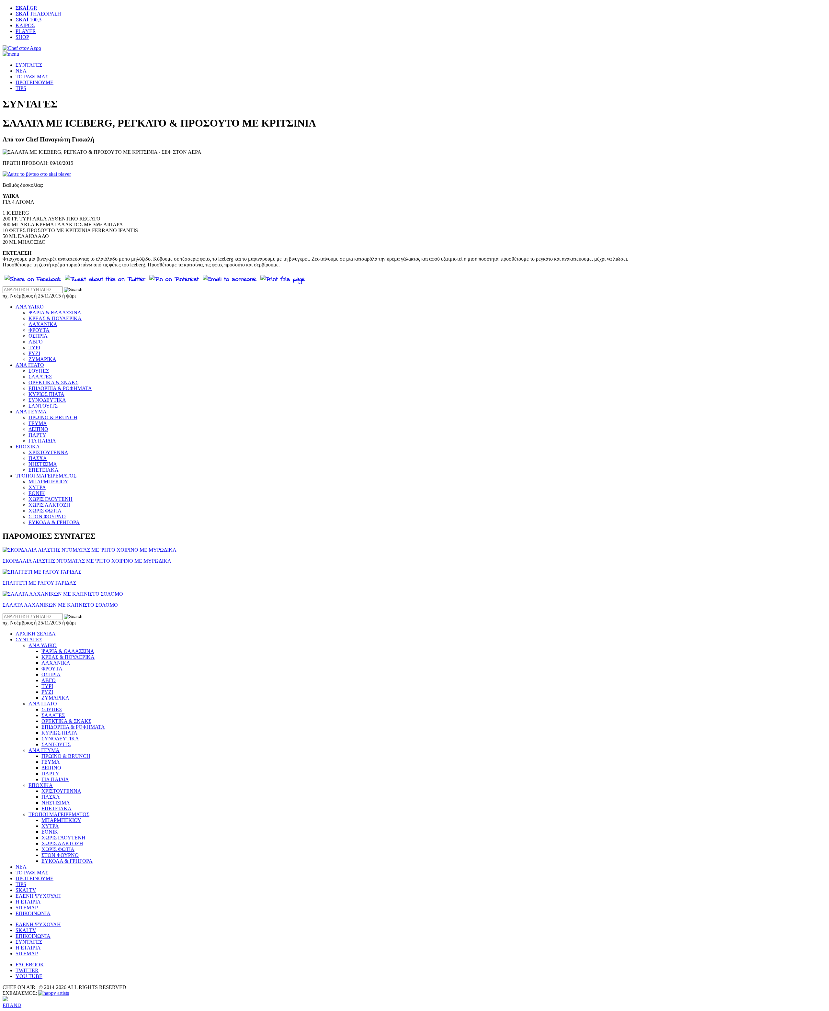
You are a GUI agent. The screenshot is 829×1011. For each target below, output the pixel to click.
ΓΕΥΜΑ (37, 423)
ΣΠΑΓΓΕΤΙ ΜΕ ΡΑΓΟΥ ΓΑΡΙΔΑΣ (39, 583)
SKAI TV (26, 890)
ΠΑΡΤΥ (37, 435)
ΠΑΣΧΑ (37, 458)
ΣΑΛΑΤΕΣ (40, 376)
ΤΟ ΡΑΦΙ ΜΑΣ (32, 76)
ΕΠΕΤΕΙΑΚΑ (43, 470)
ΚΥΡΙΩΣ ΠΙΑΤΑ (46, 394)
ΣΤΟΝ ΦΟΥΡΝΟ (47, 516)
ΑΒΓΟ (35, 341)
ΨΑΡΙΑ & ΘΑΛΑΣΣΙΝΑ (54, 312)
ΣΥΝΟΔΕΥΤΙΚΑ (47, 400)
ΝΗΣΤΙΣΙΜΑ (42, 464)
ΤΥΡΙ (34, 347)
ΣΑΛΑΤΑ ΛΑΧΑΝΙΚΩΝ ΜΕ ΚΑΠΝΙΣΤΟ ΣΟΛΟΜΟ (60, 605)
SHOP (22, 37)
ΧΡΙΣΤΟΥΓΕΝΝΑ (48, 452)
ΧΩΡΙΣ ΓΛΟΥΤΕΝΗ (50, 499)
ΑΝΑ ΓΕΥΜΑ (31, 411)
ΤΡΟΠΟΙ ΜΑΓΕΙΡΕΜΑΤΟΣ (46, 475)
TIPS (21, 88)
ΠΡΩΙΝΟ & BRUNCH (52, 417)
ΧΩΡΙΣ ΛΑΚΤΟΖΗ (49, 505)
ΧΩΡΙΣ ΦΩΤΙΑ (45, 510)
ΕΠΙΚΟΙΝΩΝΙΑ (33, 913)
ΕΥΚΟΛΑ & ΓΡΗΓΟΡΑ (54, 522)
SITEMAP (27, 907)
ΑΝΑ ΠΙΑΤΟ (30, 365)
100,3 (28, 19)
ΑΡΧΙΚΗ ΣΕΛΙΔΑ (36, 633)
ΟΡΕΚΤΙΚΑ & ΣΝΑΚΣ (53, 382)
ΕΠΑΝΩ (12, 1005)
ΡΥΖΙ (34, 353)
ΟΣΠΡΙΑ (38, 336)
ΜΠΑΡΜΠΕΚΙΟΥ (48, 481)
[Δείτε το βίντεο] (37, 174)
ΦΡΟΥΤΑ (39, 330)
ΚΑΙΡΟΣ (25, 25)
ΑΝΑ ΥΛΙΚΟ (30, 306)
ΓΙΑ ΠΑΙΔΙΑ (42, 441)
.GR (26, 8)
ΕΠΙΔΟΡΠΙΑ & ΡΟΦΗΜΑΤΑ (60, 388)
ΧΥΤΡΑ (37, 487)
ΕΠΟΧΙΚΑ (28, 446)
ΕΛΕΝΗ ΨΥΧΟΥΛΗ (38, 896)
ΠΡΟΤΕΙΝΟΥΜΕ (34, 82)
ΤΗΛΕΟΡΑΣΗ (38, 14)
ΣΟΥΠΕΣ (38, 371)
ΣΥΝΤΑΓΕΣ (29, 65)
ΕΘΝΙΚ (36, 493)
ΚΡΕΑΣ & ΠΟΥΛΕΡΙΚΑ (55, 318)
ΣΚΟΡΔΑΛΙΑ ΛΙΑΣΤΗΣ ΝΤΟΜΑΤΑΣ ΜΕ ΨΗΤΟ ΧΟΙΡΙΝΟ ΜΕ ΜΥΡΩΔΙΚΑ (87, 561)
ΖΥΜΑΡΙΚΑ (42, 359)
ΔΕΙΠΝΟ (38, 429)
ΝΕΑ (21, 70)
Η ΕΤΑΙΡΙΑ (28, 901)
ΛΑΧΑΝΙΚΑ (42, 324)
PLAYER (26, 31)
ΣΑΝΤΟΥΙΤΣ (43, 406)
